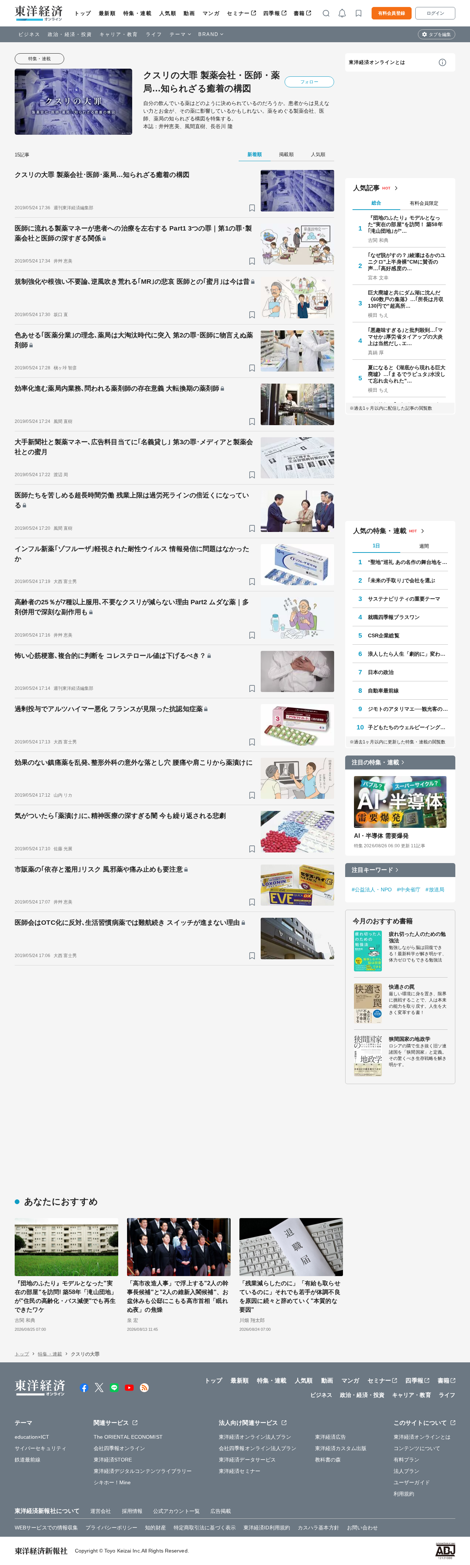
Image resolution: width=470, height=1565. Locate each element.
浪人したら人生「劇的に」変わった (408, 654)
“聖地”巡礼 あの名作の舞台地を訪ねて (408, 562)
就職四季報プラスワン (394, 617)
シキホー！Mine (112, 1482)
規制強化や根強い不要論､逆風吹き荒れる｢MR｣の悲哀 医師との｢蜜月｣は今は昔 (132, 281)
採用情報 (132, 1511)
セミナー (238, 13)
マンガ (211, 13)
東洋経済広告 (330, 1437)
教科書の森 (328, 1460)
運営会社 (100, 1511)
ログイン (435, 13)
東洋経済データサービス (247, 1460)
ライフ (154, 34)
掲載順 (286, 154)
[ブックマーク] (252, 207)
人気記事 (366, 188)
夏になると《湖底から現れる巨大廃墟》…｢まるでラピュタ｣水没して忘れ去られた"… (407, 374)
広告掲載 (220, 1511)
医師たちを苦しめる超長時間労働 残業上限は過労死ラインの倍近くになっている (132, 500)
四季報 (272, 13)
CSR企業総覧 (384, 635)
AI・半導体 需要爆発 (381, 836)
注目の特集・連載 (375, 762)
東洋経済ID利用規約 (266, 1527)
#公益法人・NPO (372, 889)
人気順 (168, 13)
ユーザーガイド (412, 1482)
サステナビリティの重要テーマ (404, 599)
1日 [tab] (376, 545)
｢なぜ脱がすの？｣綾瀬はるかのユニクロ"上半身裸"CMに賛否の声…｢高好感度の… (407, 261)
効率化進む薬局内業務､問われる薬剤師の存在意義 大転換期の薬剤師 (117, 388)
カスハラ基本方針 (318, 1527)
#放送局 (435, 889)
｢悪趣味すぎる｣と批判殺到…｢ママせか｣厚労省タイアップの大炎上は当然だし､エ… (405, 336)
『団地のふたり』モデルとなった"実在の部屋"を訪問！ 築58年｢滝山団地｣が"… (405, 224)
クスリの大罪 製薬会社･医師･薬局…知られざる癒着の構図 (102, 174)
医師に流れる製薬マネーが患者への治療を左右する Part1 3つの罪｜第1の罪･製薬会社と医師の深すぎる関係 (133, 233)
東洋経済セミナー (239, 1471)
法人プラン (407, 1471)
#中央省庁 (409, 889)
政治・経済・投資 (70, 34)
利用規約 (404, 1494)
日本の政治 (381, 672)
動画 (189, 13)
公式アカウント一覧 (176, 1511)
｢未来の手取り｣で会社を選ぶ (401, 580)
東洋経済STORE (113, 1460)
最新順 (107, 13)
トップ (82, 13)
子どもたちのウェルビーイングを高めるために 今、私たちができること (408, 727)
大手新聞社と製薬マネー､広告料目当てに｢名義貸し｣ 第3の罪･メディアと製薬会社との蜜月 (134, 447)
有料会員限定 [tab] (424, 203)
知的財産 (155, 1527)
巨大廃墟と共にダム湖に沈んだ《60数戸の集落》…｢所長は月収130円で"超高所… (406, 299)
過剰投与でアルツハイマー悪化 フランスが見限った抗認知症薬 (109, 709)
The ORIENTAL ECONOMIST (128, 1437)
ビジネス (29, 34)
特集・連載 (137, 13)
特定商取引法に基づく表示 (205, 1527)
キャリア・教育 (119, 34)
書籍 (299, 13)
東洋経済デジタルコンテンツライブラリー (143, 1471)
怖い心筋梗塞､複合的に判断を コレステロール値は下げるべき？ (110, 655)
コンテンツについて (417, 1448)
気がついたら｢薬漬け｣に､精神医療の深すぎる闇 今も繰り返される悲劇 (120, 815)
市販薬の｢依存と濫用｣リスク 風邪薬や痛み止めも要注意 (99, 869)
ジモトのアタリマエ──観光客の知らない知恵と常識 (408, 709)
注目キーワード (372, 870)
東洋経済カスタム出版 (341, 1448)
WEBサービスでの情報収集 (46, 1527)
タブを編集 (440, 34)
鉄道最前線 (28, 1460)
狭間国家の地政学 (409, 1039)
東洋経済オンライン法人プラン (255, 1437)
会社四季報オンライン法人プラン (258, 1448)
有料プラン (407, 1460)
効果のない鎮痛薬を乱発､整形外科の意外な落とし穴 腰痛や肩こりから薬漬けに (134, 762)
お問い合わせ (362, 1527)
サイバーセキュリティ (40, 1448)
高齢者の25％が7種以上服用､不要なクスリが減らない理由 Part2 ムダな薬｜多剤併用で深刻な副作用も (132, 607)
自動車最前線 (383, 690)
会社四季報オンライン (119, 1448)
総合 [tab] (376, 203)
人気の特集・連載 (379, 531)
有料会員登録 (391, 13)
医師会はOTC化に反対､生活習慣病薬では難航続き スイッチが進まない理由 (127, 922)
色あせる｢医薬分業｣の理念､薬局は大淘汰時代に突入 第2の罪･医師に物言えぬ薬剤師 (134, 340)
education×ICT (32, 1437)
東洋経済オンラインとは (377, 62)
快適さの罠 (402, 987)
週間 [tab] (424, 546)
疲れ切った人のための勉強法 (417, 937)
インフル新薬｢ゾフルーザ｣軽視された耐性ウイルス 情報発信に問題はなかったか (132, 553)
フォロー (309, 81)
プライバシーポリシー (111, 1527)
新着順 (254, 154)
